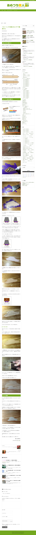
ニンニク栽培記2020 (26, 141)
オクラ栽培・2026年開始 (29, 35)
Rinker (12, 108)
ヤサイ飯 (24, 99)
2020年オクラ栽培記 (26, 90)
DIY (16, 438)
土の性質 (24, 151)
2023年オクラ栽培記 (26, 93)
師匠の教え (24, 101)
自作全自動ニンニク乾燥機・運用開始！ (11, 460)
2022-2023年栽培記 (26, 82)
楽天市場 (15, 110)
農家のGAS (24, 118)
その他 (23, 87)
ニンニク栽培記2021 (26, 142)
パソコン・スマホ (25, 98)
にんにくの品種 (24, 88)
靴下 (24, 160)
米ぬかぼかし (25, 156)
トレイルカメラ (25, 137)
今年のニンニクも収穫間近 (29, 40)
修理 (17, 438)
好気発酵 (24, 112)
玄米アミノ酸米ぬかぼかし (27, 113)
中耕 (31, 145)
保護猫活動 (24, 100)
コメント (3, 500)
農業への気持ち (25, 121)
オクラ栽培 (24, 89)
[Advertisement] (18, 17)
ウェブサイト (3, 516)
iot (23, 133)
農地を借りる (24, 117)
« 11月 (23, 177)
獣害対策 (32, 152)
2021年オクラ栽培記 (26, 91)
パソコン (24, 144)
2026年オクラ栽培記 (26, 97)
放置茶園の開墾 (24, 102)
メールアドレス (4, 513)
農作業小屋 (25, 77)
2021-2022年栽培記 (26, 81)
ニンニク (31, 137)
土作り (24, 111)
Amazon (11, 110)
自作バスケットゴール (26, 76)
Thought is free (22, 533)
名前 (2, 509)
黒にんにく (30, 160)
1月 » (25, 177)
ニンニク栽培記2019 (26, 140)
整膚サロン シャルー (25, 184)
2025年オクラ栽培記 (26, 96)
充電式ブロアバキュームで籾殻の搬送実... (28, 53)
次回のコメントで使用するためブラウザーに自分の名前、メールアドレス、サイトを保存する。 (11, 525)
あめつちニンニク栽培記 (26, 78)
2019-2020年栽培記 (26, 79)
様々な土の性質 (24, 103)
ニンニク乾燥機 (25, 72)
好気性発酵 (25, 152)
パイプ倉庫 (32, 142)
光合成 (24, 110)
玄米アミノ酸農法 (25, 106)
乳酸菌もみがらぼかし (26, 108)
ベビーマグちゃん (30, 144)
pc (27, 133)
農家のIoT (24, 119)
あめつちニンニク (26, 134)
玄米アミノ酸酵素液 (26, 155)
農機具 (23, 122)
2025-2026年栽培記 (26, 86)
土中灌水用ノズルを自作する (30, 30)
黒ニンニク (24, 123)
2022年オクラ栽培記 (26, 92)
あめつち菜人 (18, 440)
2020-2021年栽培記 (26, 80)
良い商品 (31, 156)
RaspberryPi (25, 120)
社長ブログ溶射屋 (24, 185)
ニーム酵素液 (25, 107)
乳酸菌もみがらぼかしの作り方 (27, 109)
